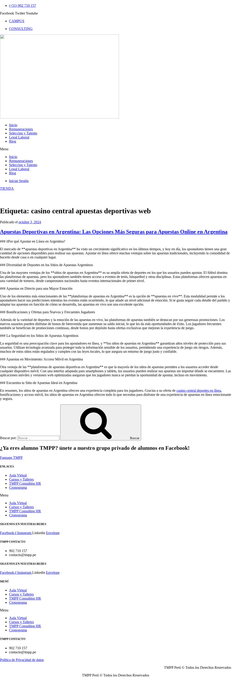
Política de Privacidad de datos (22, 660)
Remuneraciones (21, 129)
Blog (12, 141)
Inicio (13, 125)
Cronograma (18, 487)
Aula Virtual (18, 475)
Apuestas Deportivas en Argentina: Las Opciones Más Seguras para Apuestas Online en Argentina (113, 232)
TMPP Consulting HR (25, 483)
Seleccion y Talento (23, 133)
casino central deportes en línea (198, 390)
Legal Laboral (19, 137)
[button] (116, 149)
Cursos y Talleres (21, 479)
